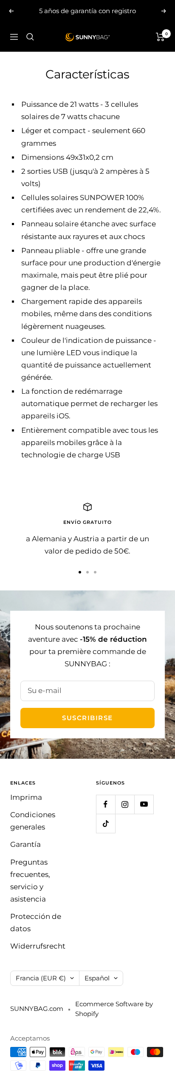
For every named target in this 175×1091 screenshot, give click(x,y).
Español (97, 978)
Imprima (26, 797)
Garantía (25, 844)
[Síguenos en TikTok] (105, 823)
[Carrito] (160, 37)
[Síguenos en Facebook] (105, 804)
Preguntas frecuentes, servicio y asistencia (30, 880)
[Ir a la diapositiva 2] (87, 572)
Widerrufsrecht (37, 946)
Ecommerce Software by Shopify (114, 1009)
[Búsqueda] (30, 37)
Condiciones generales (32, 820)
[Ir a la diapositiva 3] (95, 572)
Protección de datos (35, 922)
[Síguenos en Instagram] (124, 804)
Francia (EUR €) (41, 978)
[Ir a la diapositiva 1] (80, 572)
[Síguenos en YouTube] (143, 804)
